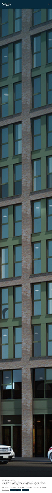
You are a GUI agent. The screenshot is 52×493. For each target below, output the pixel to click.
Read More (37, 484)
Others (45, 487)
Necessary (6, 487)
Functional (13, 487)
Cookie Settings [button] (5, 489)
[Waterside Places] (6, 4)
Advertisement (37, 487)
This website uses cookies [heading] (8, 480)
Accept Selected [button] (15, 489)
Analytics (29, 487)
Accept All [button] (25, 489)
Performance (21, 487)
